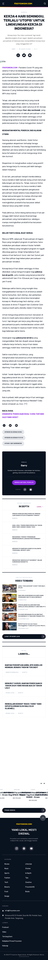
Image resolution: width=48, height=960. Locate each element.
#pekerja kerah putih (14, 437)
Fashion (7, 878)
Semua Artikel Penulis (24, 482)
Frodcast (5, 927)
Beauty (7, 887)
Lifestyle (28, 864)
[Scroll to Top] (43, 818)
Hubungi (5, 946)
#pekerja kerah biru (13, 432)
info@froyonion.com (12, 911)
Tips (26, 878)
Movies (6, 864)
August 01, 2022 (26, 49)
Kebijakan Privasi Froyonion (12, 941)
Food (6, 892)
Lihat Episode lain (12, 636)
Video (4, 932)
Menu (3, 3)
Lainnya (39, 506)
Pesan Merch (10, 810)
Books (27, 892)
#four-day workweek (13, 443)
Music (6, 869)
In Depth (28, 873)
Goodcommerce (24, 956)
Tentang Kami (7, 937)
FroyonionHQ (29, 887)
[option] (9, 796)
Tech (6, 882)
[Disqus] (24, 753)
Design (6, 896)
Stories (28, 869)
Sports (6, 873)
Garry (13, 49)
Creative (28, 882)
